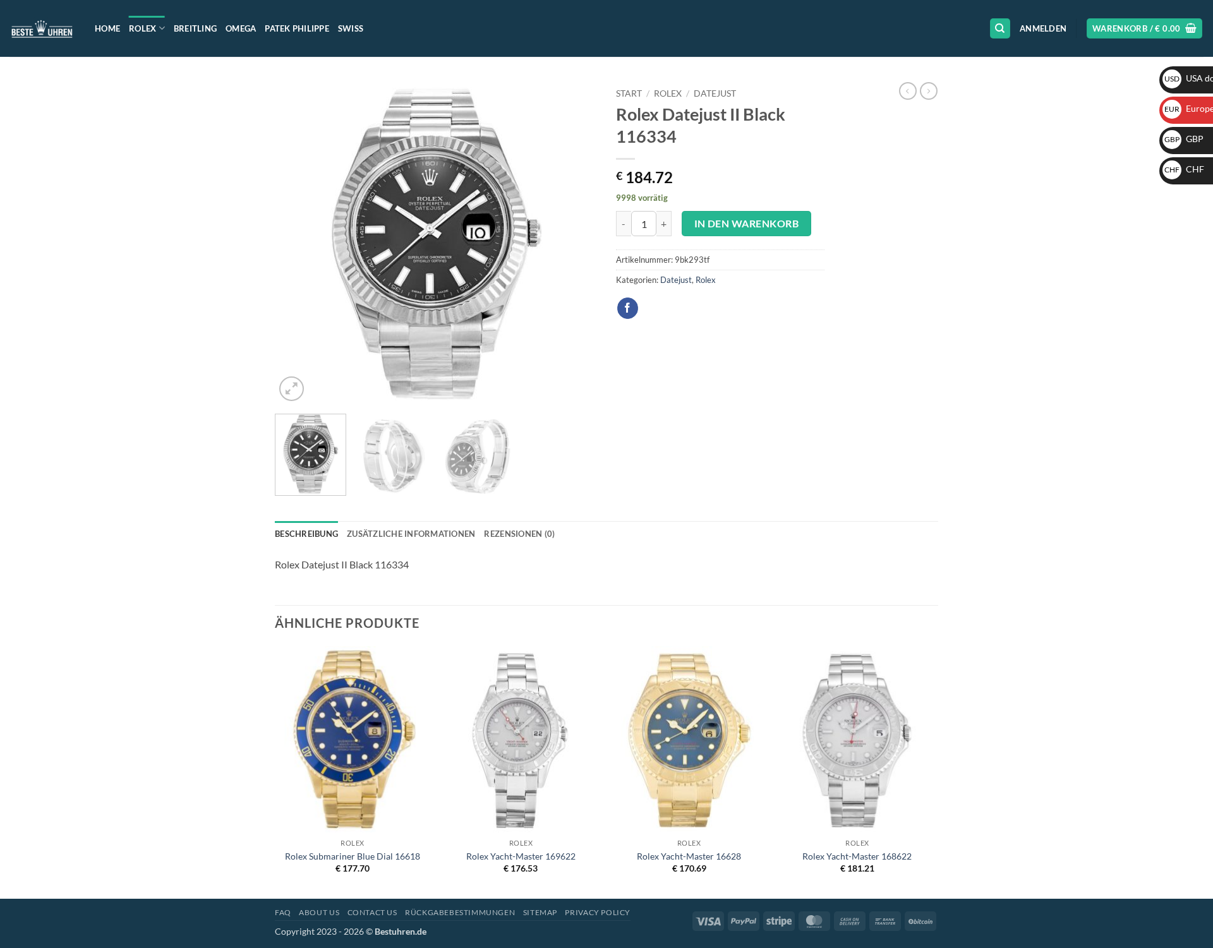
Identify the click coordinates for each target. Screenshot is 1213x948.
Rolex (142, 28)
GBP (1184, 138)
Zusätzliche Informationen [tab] (411, 534)
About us (319, 912)
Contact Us (372, 912)
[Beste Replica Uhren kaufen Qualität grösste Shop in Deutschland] (42, 28)
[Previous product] (929, 91)
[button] (1043, 28)
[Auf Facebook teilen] (627, 308)
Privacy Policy (598, 912)
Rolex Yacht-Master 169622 (521, 856)
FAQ (283, 912)
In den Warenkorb (746, 223)
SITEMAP (540, 912)
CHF (1184, 169)
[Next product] (908, 91)
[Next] (575, 243)
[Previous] (297, 243)
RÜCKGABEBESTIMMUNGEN (460, 912)
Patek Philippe (297, 28)
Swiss (350, 28)
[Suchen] (1000, 28)
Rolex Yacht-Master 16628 (689, 856)
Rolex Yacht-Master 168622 (857, 856)
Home (107, 28)
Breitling (195, 28)
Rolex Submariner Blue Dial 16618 (352, 856)
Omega (241, 28)
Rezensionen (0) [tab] (519, 534)
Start (629, 93)
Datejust (715, 93)
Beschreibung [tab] (306, 534)
